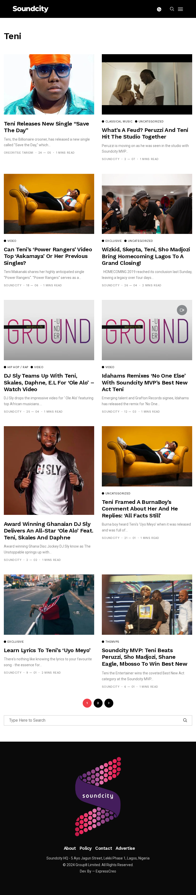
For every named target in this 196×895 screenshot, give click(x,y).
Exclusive (113, 241)
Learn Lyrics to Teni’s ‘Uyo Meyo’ (47, 650)
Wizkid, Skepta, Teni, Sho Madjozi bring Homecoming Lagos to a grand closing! (146, 256)
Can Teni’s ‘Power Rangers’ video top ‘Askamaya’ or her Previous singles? (48, 256)
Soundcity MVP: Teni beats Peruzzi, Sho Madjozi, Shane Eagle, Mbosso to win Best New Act (144, 660)
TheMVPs (112, 642)
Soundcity (110, 159)
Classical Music (118, 121)
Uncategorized (151, 121)
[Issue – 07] (98, 796)
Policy (86, 848)
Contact (103, 848)
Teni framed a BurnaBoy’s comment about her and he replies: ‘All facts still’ (140, 509)
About (70, 848)
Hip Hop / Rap (17, 367)
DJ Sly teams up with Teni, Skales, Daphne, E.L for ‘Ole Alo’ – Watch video (49, 382)
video (12, 241)
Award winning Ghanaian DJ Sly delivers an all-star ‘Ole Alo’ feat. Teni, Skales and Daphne (48, 531)
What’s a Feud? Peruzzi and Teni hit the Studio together (145, 133)
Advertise (125, 848)
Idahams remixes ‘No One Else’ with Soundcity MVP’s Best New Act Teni (144, 382)
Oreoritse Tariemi (18, 152)
